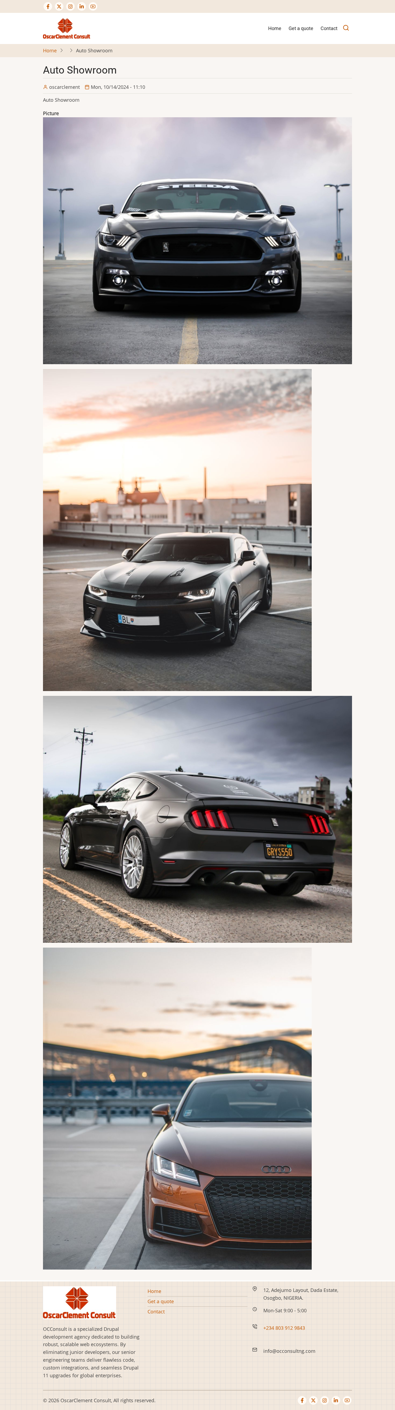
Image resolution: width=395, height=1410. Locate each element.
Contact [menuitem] (329, 28)
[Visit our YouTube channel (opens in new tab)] (93, 6)
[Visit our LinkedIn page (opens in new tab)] (82, 6)
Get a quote (161, 1301)
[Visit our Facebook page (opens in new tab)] (48, 6)
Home (50, 50)
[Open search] (346, 28)
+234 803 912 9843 (284, 1328)
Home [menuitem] (274, 28)
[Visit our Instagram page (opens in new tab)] (70, 6)
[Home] (67, 28)
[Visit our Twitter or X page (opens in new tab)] (59, 6)
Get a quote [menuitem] (301, 28)
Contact (156, 1311)
